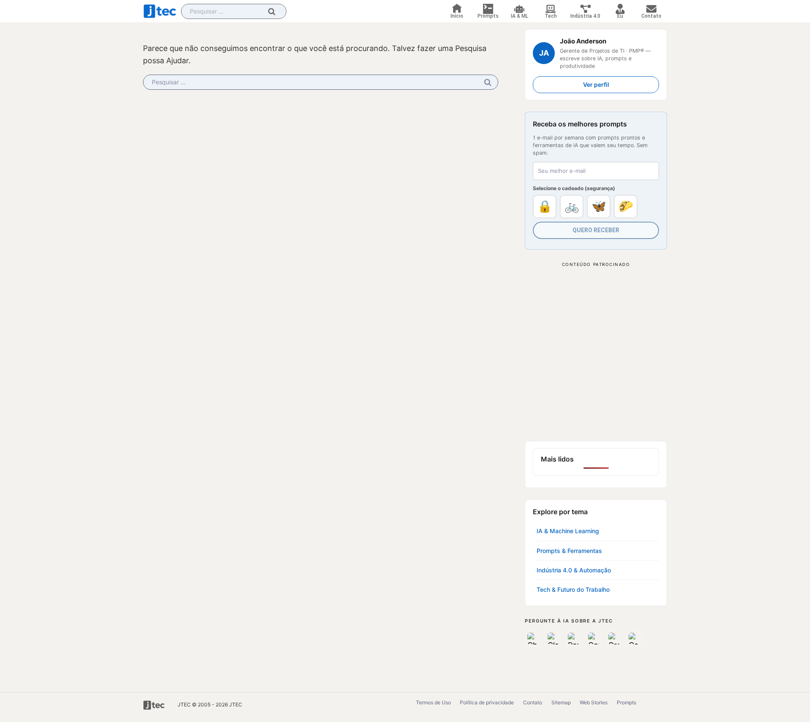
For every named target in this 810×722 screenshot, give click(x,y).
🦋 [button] (598, 206)
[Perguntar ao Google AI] (634, 638)
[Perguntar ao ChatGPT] (533, 638)
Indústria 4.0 (585, 16)
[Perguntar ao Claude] (553, 638)
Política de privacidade (487, 702)
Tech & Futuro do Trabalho (573, 589)
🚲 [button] (571, 206)
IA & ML (519, 16)
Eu (620, 16)
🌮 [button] (625, 206)
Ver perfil (596, 84)
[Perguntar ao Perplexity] (573, 638)
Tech (551, 16)
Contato (651, 16)
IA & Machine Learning (568, 530)
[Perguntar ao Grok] (614, 638)
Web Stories (594, 702)
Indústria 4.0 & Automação (574, 570)
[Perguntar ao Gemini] (594, 638)
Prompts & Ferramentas (569, 550)
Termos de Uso (433, 702)
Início (457, 16)
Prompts (488, 16)
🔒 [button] (544, 206)
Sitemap (561, 702)
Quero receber (595, 230)
